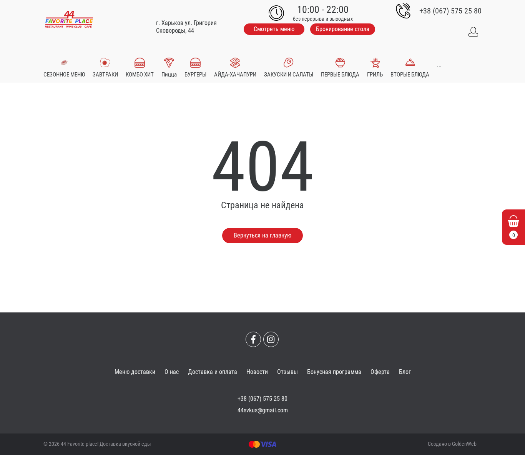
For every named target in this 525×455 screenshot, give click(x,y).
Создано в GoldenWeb (452, 444)
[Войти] (473, 31)
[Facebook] (253, 339)
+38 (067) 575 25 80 (450, 10)
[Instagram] (271, 339)
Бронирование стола (342, 29)
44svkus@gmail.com (263, 410)
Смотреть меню (274, 29)
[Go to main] (69, 19)
